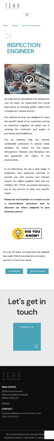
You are (15, 25)
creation (24, 437)
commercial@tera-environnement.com (21, 413)
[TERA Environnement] (12, 6)
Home (5, 25)
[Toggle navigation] (27, 14)
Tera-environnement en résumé (22, 434)
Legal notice (43, 437)
